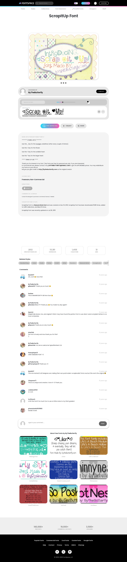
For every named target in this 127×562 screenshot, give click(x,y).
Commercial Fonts (52, 540)
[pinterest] (70, 552)
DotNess (94, 505)
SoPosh (63, 505)
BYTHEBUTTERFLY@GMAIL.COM (59, 165)
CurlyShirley (33, 481)
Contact (101, 91)
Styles (33, 9)
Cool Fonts (65, 540)
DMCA (73, 545)
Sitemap (81, 545)
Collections (45, 9)
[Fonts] (26, 3)
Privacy (59, 545)
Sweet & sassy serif (63, 481)
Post (103, 423)
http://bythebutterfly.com (48, 169)
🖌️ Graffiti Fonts (77, 9)
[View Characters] (99, 112)
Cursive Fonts (76, 540)
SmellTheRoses (33, 505)
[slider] (62, 102)
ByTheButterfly (35, 92)
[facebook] (57, 552)
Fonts (23, 9)
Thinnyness (93, 481)
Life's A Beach (93, 457)
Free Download (51, 126)
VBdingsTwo (33, 457)
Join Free (104, 3)
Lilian (63, 457)
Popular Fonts (39, 540)
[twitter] (63, 552)
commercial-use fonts (64, 529)
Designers (93, 9)
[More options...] (103, 112)
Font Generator (60, 9)
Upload (85, 3)
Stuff (104, 9)
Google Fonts (88, 540)
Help (44, 545)
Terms (67, 545)
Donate (28, 188)
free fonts (38, 529)
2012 (30, 249)
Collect (68, 126)
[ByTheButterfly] (23, 91)
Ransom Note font (40, 205)
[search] (44, 3)
